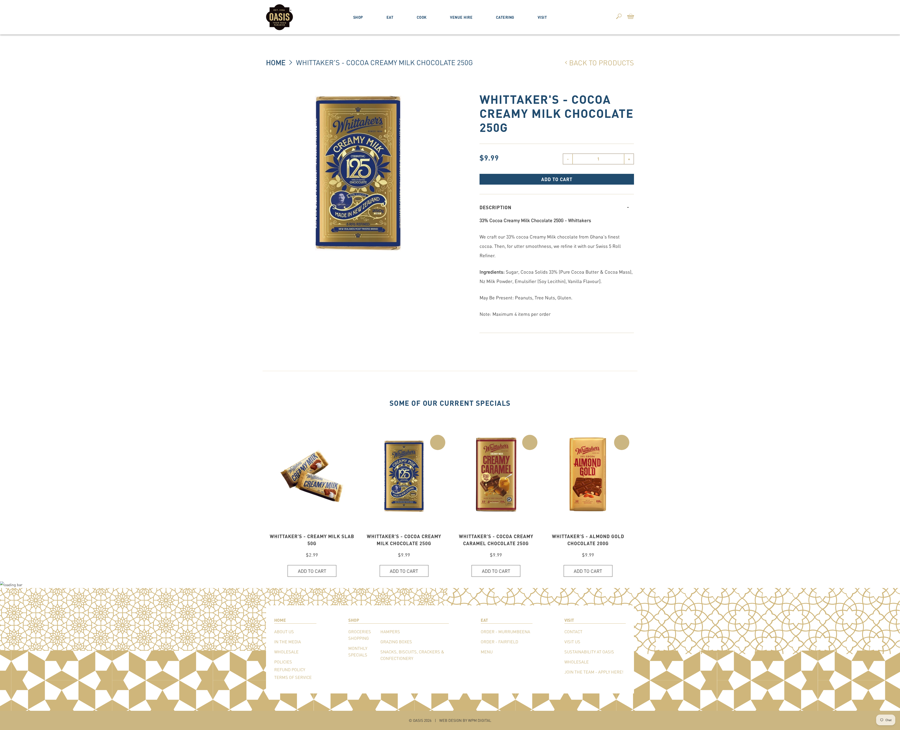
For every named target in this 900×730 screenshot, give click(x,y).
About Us (284, 631)
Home (275, 62)
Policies (283, 661)
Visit (542, 17)
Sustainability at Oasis (589, 651)
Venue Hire (461, 17)
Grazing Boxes (396, 641)
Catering (505, 17)
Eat (390, 17)
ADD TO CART (556, 179)
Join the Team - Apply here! (593, 671)
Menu (487, 651)
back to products (601, 62)
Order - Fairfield (499, 641)
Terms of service (293, 677)
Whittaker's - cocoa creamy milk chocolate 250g (384, 62)
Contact (573, 631)
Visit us (572, 641)
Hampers (390, 631)
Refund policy (289, 669)
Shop (358, 17)
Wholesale (286, 651)
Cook (422, 17)
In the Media (287, 641)
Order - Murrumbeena (505, 631)
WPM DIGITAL (479, 720)
